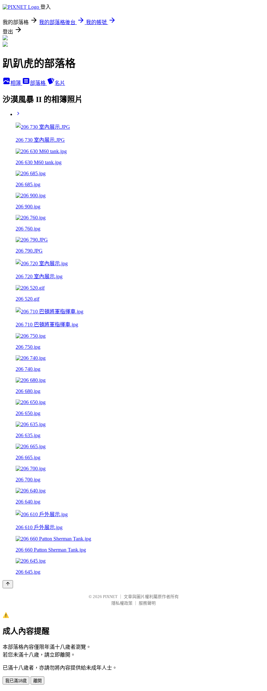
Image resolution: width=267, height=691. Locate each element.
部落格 (38, 83)
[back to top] (8, 584)
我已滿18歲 (16, 680)
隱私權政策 (122, 603)
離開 (37, 680)
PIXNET (110, 596)
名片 (60, 83)
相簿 (16, 83)
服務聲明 (147, 603)
